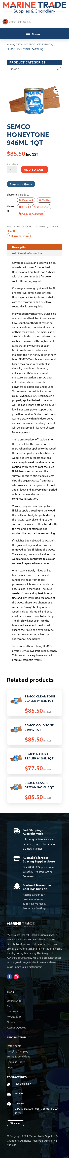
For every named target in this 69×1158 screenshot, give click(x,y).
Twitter (46, 200)
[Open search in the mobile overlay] (34, 22)
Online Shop (14, 1000)
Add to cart (34, 169)
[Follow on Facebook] (9, 976)
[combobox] (34, 69)
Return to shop (19, 236)
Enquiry (16, 1123)
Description (19, 247)
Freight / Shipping (17, 1051)
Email (25, 206)
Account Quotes (16, 1027)
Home (10, 44)
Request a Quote (21, 184)
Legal (10, 1067)
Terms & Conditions (18, 1056)
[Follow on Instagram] (16, 976)
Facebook (27, 200)
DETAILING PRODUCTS (28, 44)
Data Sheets (14, 1045)
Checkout (12, 1011)
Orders (11, 1022)
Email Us (19, 1093)
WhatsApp (43, 206)
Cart (9, 1006)
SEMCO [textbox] (33, 69)
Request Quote (16, 1061)
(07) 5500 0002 (23, 1083)
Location (19, 1103)
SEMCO (47, 44)
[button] (56, 91)
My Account (14, 1016)
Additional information (27, 253)
